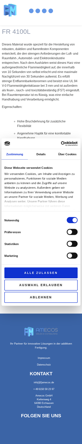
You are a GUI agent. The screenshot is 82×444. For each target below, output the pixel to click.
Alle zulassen (41, 272)
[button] (70, 11)
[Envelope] (44, 11)
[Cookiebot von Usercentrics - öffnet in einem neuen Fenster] (61, 143)
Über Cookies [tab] (67, 154)
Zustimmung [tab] (14, 154)
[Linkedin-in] (37, 11)
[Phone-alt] (50, 11)
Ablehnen (41, 297)
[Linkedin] (36, 427)
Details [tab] (41, 154)
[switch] (72, 232)
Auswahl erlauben (41, 285)
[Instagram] (31, 11)
